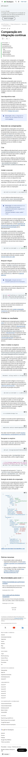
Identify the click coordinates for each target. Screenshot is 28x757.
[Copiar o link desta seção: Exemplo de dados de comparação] (24, 479)
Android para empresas (6, 637)
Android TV (3, 679)
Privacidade (3, 662)
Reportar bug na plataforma (7, 718)
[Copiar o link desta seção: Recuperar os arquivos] (16, 438)
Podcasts (3, 648)
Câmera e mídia (4, 660)
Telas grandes (4, 670)
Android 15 (3, 689)
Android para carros (5, 676)
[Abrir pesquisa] (16, 1)
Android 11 (3, 697)
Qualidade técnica (7, 25)
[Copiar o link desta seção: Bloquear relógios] (13, 261)
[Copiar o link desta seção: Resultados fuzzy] (13, 78)
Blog (2, 645)
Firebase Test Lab (12, 111)
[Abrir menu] (2, 1)
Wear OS (3, 672)
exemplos (11, 119)
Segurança (3, 639)
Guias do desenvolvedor (6, 705)
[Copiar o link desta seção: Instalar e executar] (14, 170)
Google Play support (5, 722)
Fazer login (23, 1)
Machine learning (5, 655)
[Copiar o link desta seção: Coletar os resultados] (19, 318)
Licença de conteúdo (18, 618)
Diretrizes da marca (16, 746)
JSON (2, 323)
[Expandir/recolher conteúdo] (9, 43)
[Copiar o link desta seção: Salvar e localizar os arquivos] (20, 345)
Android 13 (3, 693)
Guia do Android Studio (6, 703)
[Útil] (7, 29)
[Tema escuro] (24, 190)
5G (1, 664)
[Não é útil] (9, 29)
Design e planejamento (15, 24)
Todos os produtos (5, 742)
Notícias (3, 643)
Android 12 (3, 695)
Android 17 (3, 684)
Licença (9, 746)
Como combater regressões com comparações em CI (15, 563)
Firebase (3, 737)
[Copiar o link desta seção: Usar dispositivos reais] (16, 96)
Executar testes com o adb (8, 257)
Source (2, 641)
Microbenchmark (10, 332)
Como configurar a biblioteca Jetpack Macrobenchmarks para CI (14, 571)
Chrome (3, 735)
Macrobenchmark (21, 326)
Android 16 (3, 687)
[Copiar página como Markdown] (7, 38)
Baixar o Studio (4, 710)
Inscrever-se (22, 750)
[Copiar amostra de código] (26, 190)
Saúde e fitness (4, 658)
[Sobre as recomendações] (23, 578)
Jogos (2, 653)
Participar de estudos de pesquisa (8, 724)
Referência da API (5, 708)
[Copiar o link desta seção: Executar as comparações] (22, 126)
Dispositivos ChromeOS (6, 674)
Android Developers (5, 24)
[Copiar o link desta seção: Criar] (5, 147)
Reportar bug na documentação (8, 720)
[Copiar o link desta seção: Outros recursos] (15, 557)
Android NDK (4, 712)
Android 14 (3, 691)
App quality (4, 6)
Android (3, 634)
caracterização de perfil (7, 337)
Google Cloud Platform (6, 739)
